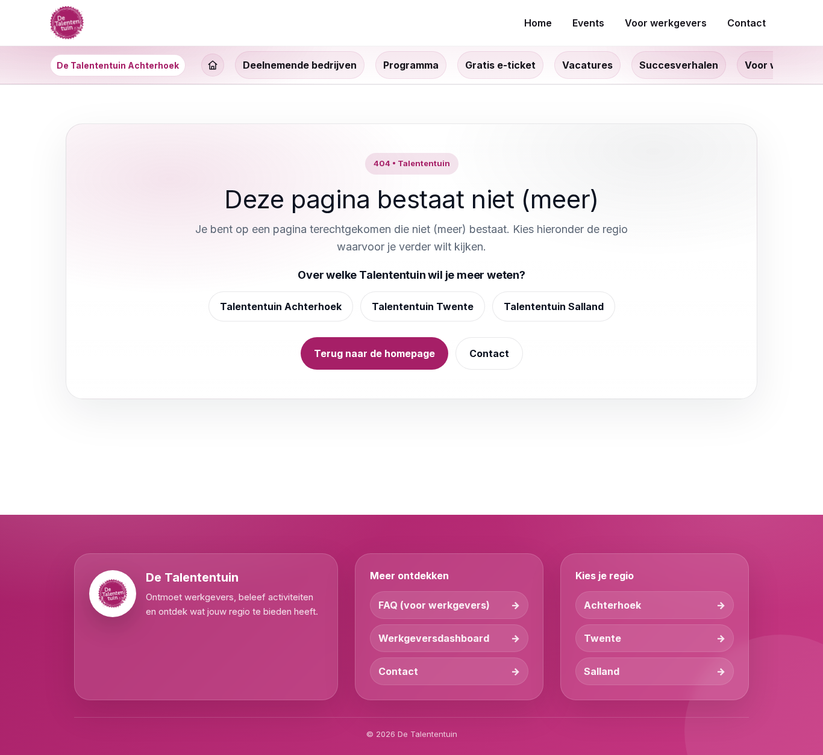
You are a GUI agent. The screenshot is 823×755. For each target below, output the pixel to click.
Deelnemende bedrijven (300, 65)
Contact (489, 353)
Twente (602, 638)
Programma (411, 65)
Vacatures (587, 65)
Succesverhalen (678, 65)
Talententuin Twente (423, 306)
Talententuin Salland (554, 306)
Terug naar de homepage (374, 353)
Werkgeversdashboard (433, 638)
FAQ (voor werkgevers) (434, 605)
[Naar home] (67, 23)
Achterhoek (612, 605)
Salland (601, 671)
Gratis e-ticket (500, 65)
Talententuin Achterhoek (281, 306)
